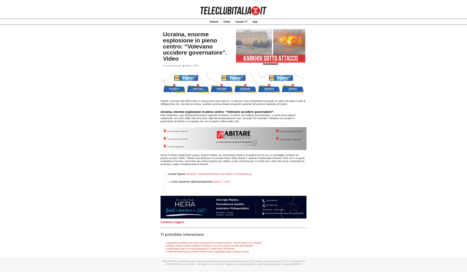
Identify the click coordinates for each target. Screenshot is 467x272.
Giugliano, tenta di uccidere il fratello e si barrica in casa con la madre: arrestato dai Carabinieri (209, 246)
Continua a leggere (172, 222)
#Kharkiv (191, 173)
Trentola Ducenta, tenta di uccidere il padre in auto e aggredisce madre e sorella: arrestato (207, 252)
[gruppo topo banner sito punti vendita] (233, 84)
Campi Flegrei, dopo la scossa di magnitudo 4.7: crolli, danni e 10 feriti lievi (200, 249)
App (254, 21)
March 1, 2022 (221, 181)
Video (226, 21)
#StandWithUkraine (209, 173)
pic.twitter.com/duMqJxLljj (236, 173)
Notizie (214, 21)
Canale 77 (241, 21)
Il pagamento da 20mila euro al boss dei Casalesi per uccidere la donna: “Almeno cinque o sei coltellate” (214, 243)
